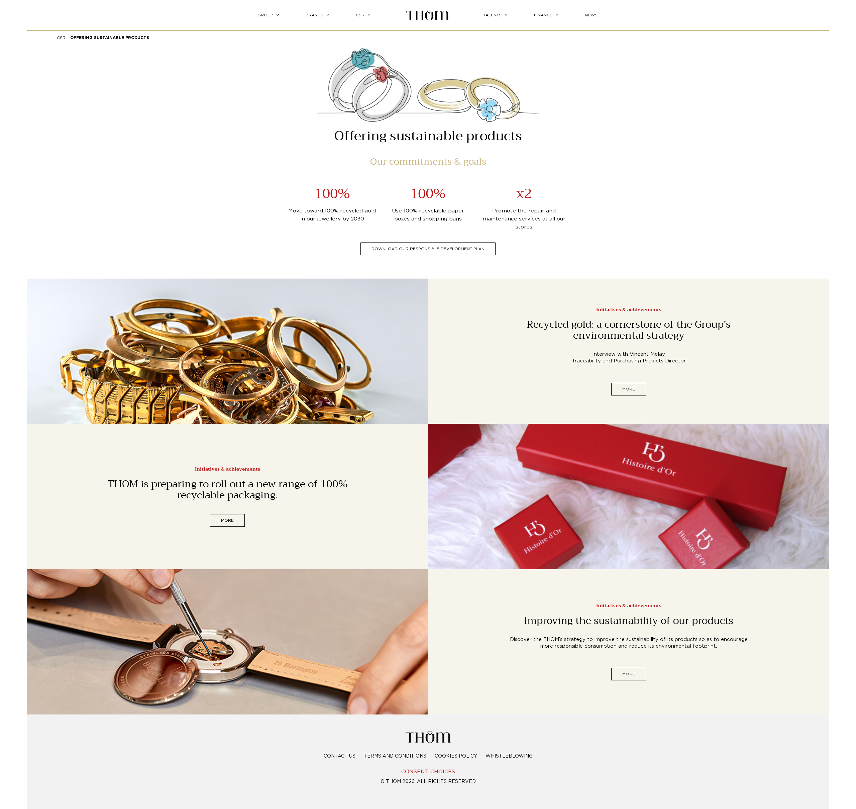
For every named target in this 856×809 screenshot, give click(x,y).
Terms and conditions (395, 756)
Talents (493, 15)
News (591, 15)
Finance (543, 15)
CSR (360, 15)
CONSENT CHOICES (428, 771)
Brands (314, 15)
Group (265, 15)
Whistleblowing (509, 756)
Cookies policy (456, 756)
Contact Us (339, 756)
